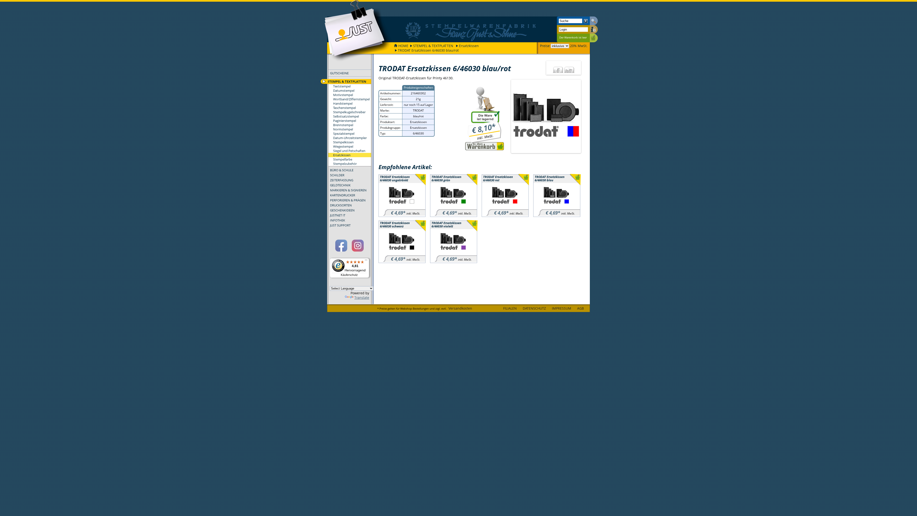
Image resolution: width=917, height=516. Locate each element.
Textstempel (342, 86)
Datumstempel (343, 90)
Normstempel (343, 129)
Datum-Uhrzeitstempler (350, 138)
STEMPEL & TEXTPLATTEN (433, 45)
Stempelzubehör (345, 163)
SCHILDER (337, 175)
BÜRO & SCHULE (341, 170)
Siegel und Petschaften (349, 151)
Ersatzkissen (469, 45)
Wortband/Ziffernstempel (351, 99)
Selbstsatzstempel (346, 116)
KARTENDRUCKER (342, 195)
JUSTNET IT (337, 215)
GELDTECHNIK (340, 185)
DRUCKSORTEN (341, 205)
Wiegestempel (343, 146)
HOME (403, 45)
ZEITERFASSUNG (341, 180)
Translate (361, 297)
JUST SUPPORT (340, 225)
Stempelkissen (343, 142)
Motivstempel (343, 95)
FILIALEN (510, 308)
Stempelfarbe (342, 159)
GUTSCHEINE (339, 73)
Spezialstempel (343, 133)
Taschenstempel (344, 108)
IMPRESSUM (561, 308)
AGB (580, 308)
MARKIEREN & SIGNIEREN (348, 190)
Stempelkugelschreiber (349, 112)
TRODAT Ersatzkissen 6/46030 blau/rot (428, 50)
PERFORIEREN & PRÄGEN (348, 200)
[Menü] (366, 261)
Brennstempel (343, 125)
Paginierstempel (344, 120)
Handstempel (342, 103)
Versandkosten (460, 308)
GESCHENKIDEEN (342, 210)
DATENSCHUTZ (534, 308)
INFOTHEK (337, 220)
